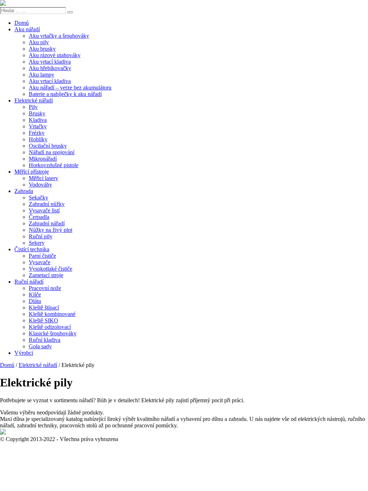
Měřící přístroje (31, 172)
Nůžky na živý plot (50, 230)
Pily (33, 107)
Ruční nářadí (28, 282)
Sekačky (38, 197)
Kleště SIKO (43, 320)
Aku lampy (41, 75)
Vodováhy (40, 185)
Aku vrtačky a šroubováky (59, 36)
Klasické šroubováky (53, 333)
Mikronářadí (43, 159)
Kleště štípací (44, 307)
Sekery (37, 243)
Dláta (35, 301)
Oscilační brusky (48, 146)
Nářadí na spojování (51, 152)
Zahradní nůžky (47, 204)
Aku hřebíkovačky (50, 68)
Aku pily (39, 42)
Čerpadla (39, 217)
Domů (21, 23)
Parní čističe (42, 256)
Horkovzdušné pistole (53, 165)
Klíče (35, 295)
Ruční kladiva (44, 340)
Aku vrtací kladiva (50, 62)
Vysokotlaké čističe (50, 269)
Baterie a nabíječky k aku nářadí (65, 94)
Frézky (37, 133)
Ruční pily (40, 236)
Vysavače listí (44, 210)
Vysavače (39, 262)
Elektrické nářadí (33, 100)
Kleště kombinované (52, 314)
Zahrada (23, 191)
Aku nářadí (27, 29)
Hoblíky (38, 139)
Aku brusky (42, 49)
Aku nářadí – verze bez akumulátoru (70, 87)
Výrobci (23, 353)
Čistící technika (31, 249)
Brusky (37, 113)
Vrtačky (38, 126)
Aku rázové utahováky (54, 55)
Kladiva (38, 120)
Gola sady (40, 346)
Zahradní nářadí (47, 223)
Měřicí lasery (43, 178)
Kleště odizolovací (50, 327)
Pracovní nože (45, 288)
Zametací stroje (46, 275)
